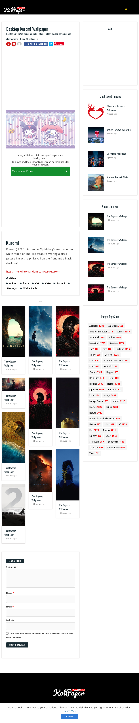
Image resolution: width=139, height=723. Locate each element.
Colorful (112, 355)
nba (109, 424)
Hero (113, 378)
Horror (113, 384)
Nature (94, 424)
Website (10, 620)
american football (101, 331)
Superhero (116, 442)
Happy (112, 372)
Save (60, 44)
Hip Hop (96, 384)
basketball (97, 343)
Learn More (70, 711)
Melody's (12, 288)
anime (115, 337)
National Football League (104, 418)
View (94, 453)
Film (94, 366)
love (94, 395)
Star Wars (96, 442)
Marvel (119, 401)
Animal (13, 283)
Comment (12, 566)
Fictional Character (116, 360)
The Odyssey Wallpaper (10, 363)
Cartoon (123, 349)
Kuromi (60, 283)
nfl (123, 424)
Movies (95, 407)
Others (13, 278)
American (115, 326)
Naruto (95, 413)
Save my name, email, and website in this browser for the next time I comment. (39, 635)
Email (10, 606)
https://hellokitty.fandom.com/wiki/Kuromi (33, 271)
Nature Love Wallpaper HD (119, 130)
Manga (110, 395)
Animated (96, 337)
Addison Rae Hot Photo (117, 177)
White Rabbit (31, 288)
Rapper (109, 430)
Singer (95, 436)
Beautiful (116, 343)
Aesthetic (96, 326)
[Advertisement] (40, 79)
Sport (111, 436)
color (94, 355)
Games (95, 372)
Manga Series (98, 401)
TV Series (96, 447)
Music (112, 407)
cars (107, 349)
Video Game (116, 447)
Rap (94, 430)
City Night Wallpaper (116, 153)
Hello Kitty (96, 378)
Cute (48, 283)
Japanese (96, 389)
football (110, 366)
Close (69, 716)
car (93, 349)
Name (10, 592)
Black (26, 283)
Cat (37, 283)
